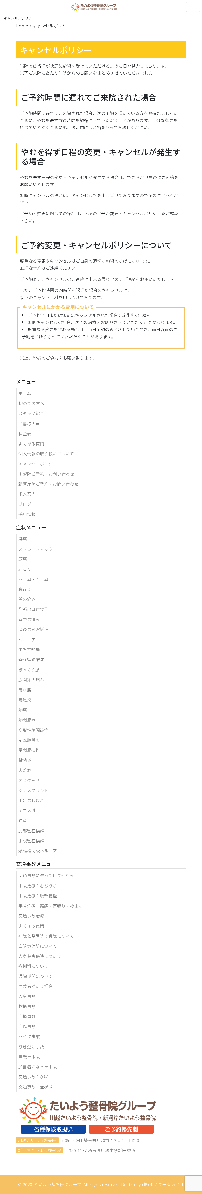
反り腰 (24, 690)
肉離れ (24, 770)
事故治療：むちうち (37, 885)
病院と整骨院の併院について (46, 936)
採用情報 (27, 514)
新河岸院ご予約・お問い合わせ (48, 484)
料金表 (24, 433)
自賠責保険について (37, 946)
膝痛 (22, 710)
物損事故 (27, 1006)
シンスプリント (33, 790)
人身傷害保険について (39, 956)
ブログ (24, 504)
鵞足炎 (24, 699)
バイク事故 (29, 1036)
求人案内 (27, 494)
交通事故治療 (31, 915)
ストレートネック (35, 549)
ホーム (24, 393)
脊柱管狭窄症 (31, 659)
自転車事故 (29, 1056)
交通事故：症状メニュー (42, 1087)
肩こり (24, 569)
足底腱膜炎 (29, 740)
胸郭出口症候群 (33, 609)
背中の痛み (29, 619)
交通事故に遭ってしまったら (46, 875)
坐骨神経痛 (29, 649)
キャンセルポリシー (37, 464)
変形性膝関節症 (33, 730)
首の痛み (27, 599)
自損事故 (27, 1016)
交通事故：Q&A (33, 1076)
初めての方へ (31, 403)
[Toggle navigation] (193, 7)
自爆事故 (27, 1026)
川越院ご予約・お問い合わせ (46, 474)
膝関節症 (27, 720)
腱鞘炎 (24, 760)
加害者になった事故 (37, 1066)
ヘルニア (27, 639)
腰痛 (22, 539)
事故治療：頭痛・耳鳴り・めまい (50, 906)
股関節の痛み (31, 680)
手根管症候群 (31, 841)
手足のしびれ (31, 800)
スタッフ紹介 (31, 413)
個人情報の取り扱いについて (46, 453)
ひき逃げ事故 (31, 1046)
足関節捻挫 (29, 750)
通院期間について (35, 976)
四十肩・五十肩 (33, 579)
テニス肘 (27, 810)
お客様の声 (29, 423)
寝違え (24, 589)
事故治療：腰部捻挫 (37, 895)
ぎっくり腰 (29, 669)
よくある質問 (31, 443)
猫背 (22, 820)
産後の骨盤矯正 (33, 629)
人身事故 (27, 996)
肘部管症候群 (31, 830)
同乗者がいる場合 (35, 986)
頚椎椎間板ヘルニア (37, 850)
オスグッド (29, 780)
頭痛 (22, 559)
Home (22, 25)
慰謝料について (33, 966)
